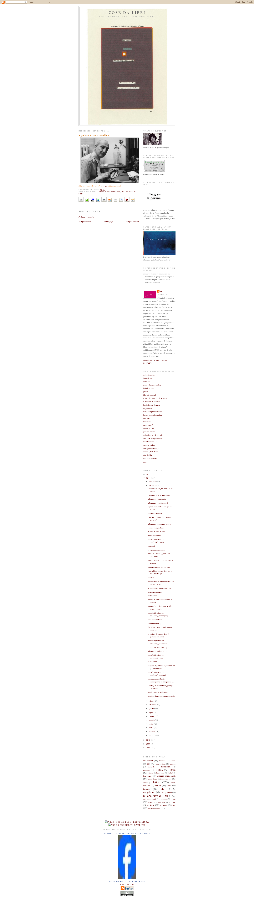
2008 (148, 747)
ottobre (152, 701)
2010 (148, 740)
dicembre (152, 481)
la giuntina (147, 408)
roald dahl (161, 802)
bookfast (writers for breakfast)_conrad (156, 540)
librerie (146, 789)
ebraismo (146, 769)
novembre (153, 485)
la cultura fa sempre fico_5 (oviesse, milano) (158, 635)
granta (145, 391)
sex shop (163, 805)
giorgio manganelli (166, 775)
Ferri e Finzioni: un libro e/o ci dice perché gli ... (160, 572)
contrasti (151, 546)
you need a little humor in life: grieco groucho (160, 607)
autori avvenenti (154, 535)
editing (159, 769)
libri (163, 789)
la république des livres (152, 411)
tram (173, 804)
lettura (158, 785)
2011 (148, 478)
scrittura (150, 804)
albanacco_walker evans (157, 651)
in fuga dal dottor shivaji (158, 647)
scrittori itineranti (155, 513)
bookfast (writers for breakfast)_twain (156, 656)
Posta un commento (86, 216)
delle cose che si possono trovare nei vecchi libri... (161, 583)
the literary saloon (150, 441)
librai (169, 785)
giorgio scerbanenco (109, 192)
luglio (151, 712)
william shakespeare (154, 808)
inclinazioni (153, 661)
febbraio (152, 731)
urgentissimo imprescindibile (93, 135)
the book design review (152, 438)
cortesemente (153, 595)
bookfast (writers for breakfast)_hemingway (158, 614)
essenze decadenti (155, 592)
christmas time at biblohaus (159, 495)
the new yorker (149, 445)
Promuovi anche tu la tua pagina (127, 881)
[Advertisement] (127, 908)
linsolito (146, 418)
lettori (156, 782)
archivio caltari (149, 374)
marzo (151, 727)
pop (174, 798)
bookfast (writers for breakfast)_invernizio (157, 642)
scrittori (172, 802)
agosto (151, 708)
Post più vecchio (132, 221)
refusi (150, 802)
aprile (151, 723)
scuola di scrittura (155, 619)
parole (164, 798)
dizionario (165, 766)
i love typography (150, 395)
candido (146, 381)
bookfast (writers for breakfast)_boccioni (157, 673)
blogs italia (127, 884)
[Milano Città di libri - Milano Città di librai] (127, 878)
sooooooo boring (155, 623)
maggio (152, 720)
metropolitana (166, 792)
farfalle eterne (148, 388)
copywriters (161, 763)
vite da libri (147, 455)
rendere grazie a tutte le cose (159, 567)
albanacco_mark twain (157, 499)
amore (173, 760)
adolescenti (148, 760)
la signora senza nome (156, 549)
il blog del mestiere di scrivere (155, 398)
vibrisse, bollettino (150, 451)
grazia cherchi (152, 779)
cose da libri (127, 12)
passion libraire (149, 431)
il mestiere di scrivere (151, 401)
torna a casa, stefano (156, 527)
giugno (152, 716)
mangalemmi (149, 792)
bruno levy (147, 378)
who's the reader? (150, 458)
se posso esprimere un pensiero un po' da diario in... (161, 667)
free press (147, 776)
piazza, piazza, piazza (156, 531)
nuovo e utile (148, 428)
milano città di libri (155, 796)
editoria (150, 773)
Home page (108, 221)
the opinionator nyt (151, 448)
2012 (148, 474)
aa (161, 291)
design (173, 763)
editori (173, 769)
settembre (153, 704)
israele (145, 783)
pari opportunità (149, 799)
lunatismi (147, 421)
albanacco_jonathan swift (158, 503)
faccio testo (160, 773)
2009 (148, 743)
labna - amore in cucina (152, 415)
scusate (151, 577)
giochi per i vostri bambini (158, 692)
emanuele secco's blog (152, 384)
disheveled (151, 767)
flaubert (170, 773)
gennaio (152, 735)
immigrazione (165, 778)
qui (106, 185)
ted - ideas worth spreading (153, 435)
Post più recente (84, 221)
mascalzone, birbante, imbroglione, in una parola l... (161, 680)
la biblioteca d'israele (151, 405)
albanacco (162, 760)
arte (149, 763)
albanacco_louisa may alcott (159, 524)
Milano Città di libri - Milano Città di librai (127, 834)
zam (144, 461)
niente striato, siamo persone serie (161, 696)
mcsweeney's (148, 425)
